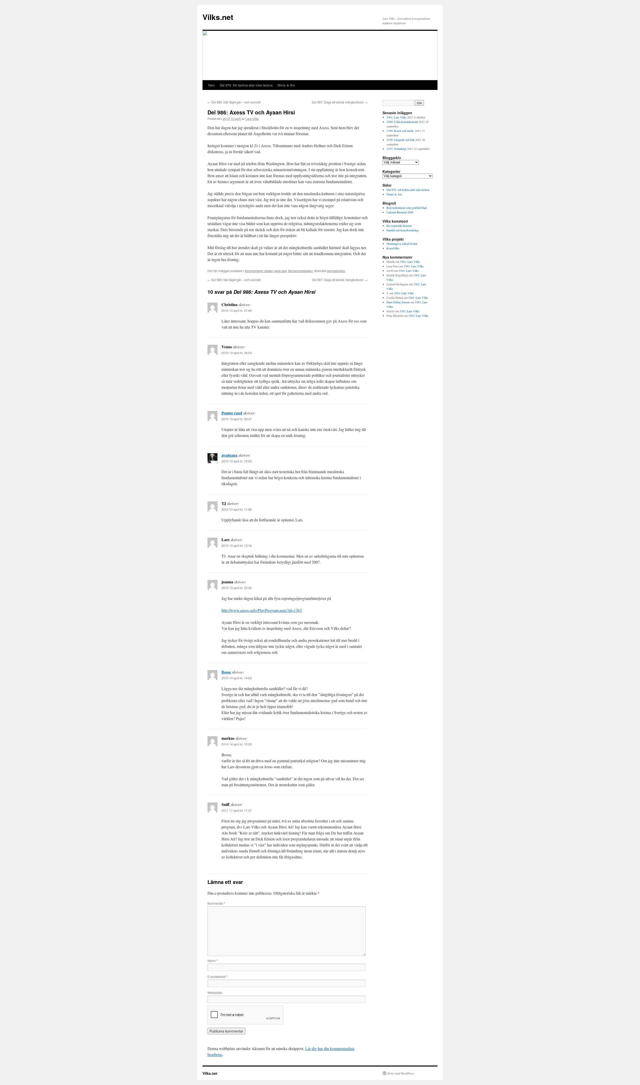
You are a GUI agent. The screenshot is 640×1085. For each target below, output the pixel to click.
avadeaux (230, 455)
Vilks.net (217, 16)
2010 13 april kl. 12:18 (237, 545)
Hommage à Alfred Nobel (401, 244)
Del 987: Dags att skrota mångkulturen (340, 102)
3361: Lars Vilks (396, 117)
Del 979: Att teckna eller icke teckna (246, 85)
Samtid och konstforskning (402, 230)
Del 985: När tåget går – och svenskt (234, 102)
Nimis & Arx (286, 85)
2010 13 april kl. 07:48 (237, 310)
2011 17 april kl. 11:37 (237, 810)
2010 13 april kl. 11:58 (237, 509)
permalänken (336, 271)
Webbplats (215, 992)
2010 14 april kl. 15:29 (237, 744)
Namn (213, 960)
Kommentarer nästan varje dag (266, 271)
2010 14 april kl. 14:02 (237, 678)
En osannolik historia (399, 226)
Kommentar (216, 903)
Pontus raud (232, 413)
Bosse (226, 672)
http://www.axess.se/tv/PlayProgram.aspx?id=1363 (262, 610)
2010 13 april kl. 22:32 (237, 588)
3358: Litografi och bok (400, 140)
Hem (211, 85)
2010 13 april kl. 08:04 (237, 353)
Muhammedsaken (300, 271)
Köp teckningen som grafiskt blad (406, 208)
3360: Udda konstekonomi (402, 122)
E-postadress (218, 976)
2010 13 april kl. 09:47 (237, 419)
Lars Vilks (252, 118)
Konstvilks (393, 248)
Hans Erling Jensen (398, 302)
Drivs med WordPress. (401, 1073)
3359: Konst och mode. (400, 131)
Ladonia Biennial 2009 (399, 212)
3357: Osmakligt (396, 149)
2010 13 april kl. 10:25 (237, 461)
